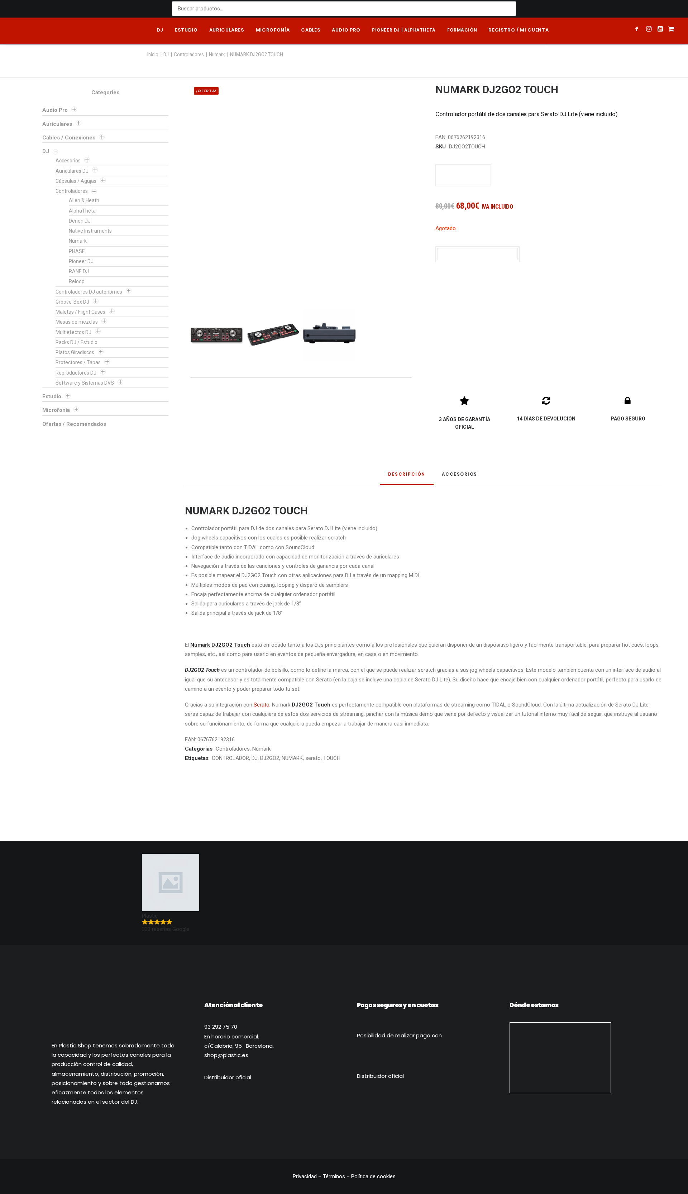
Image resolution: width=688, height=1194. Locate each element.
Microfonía (273, 30)
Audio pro (346, 30)
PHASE (77, 251)
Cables (310, 30)
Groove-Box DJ (72, 302)
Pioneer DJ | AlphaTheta (404, 30)
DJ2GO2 (269, 758)
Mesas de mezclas (77, 322)
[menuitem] (160, 31)
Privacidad (305, 1176)
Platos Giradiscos (75, 352)
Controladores (189, 54)
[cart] (670, 31)
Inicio (152, 54)
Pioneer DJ (81, 261)
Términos (334, 1176)
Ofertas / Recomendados (74, 424)
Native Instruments (90, 231)
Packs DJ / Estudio (76, 342)
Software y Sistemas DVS (85, 383)
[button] (638, 29)
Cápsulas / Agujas (76, 181)
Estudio (186, 30)
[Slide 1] (216, 335)
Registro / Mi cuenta (518, 30)
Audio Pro (55, 110)
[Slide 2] (273, 335)
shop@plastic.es (226, 1055)
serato (313, 758)
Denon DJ (80, 221)
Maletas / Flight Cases (80, 312)
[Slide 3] (329, 335)
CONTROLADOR (230, 758)
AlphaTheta (82, 211)
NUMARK (292, 758)
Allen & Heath (84, 200)
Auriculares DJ (72, 171)
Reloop (77, 281)
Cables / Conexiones (68, 137)
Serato (261, 704)
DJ (160, 30)
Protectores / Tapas (78, 362)
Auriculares (226, 30)
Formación (462, 30)
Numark (217, 54)
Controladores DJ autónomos (89, 292)
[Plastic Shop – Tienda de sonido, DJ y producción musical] (44, 31)
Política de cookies (373, 1176)
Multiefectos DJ (73, 332)
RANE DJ (79, 271)
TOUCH (331, 758)
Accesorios (68, 160)
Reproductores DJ (76, 373)
